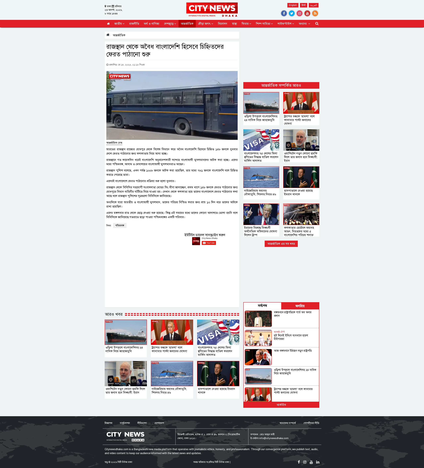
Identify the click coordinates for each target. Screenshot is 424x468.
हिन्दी (304, 5)
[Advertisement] (281, 55)
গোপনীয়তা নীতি (311, 423)
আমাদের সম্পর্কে (288, 423)
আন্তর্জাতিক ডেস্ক (114, 142)
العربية (313, 5)
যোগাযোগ (159, 423)
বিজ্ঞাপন (108, 423)
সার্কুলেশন (125, 423)
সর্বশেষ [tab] (262, 306)
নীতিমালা (142, 423)
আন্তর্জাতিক (119, 35)
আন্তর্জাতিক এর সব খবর (281, 244)
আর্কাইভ (281, 405)
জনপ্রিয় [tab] (300, 306)
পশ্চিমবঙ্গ (119, 225)
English (293, 5)
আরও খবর (114, 314)
